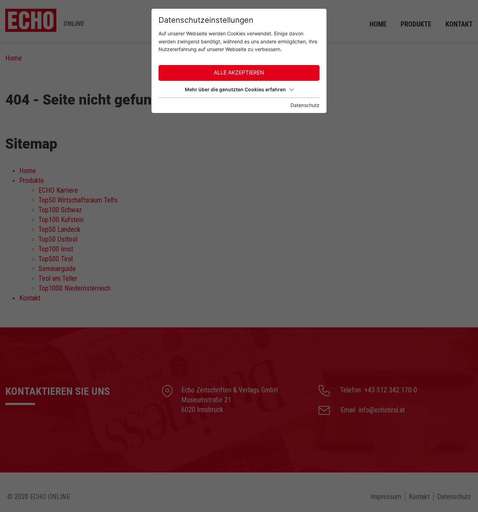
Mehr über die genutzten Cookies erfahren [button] (235, 89)
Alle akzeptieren (239, 72)
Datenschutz (304, 105)
